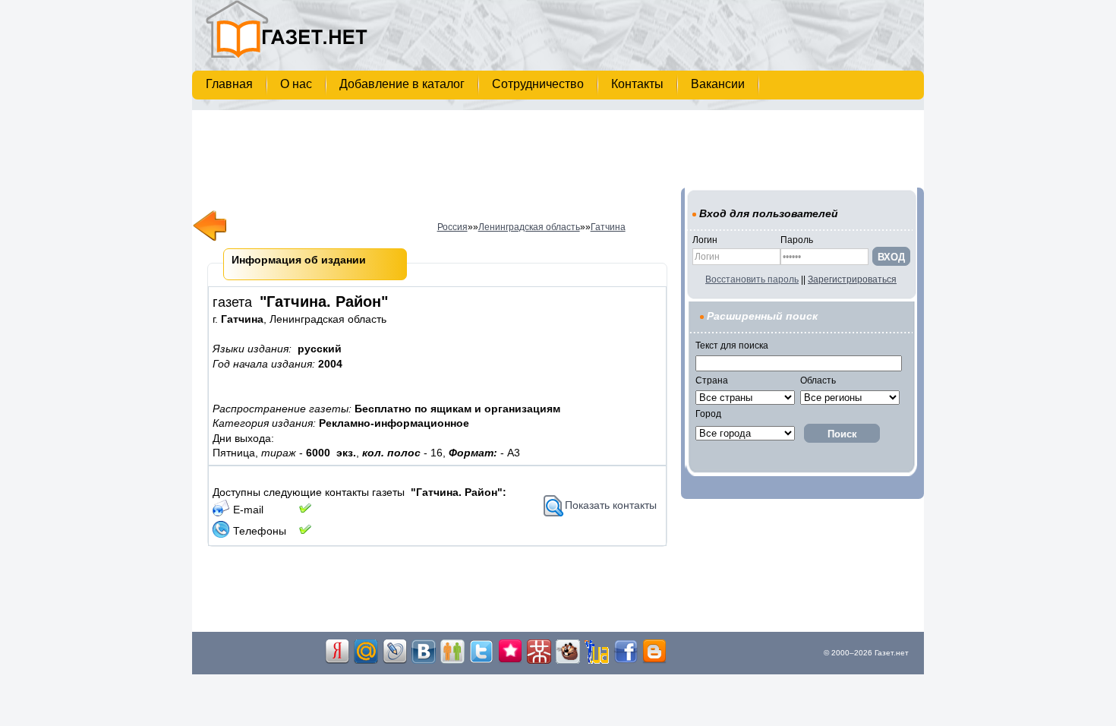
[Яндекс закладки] (337, 661)
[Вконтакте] (423, 661)
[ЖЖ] (395, 661)
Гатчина (608, 227)
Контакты (639, 83)
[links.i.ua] (597, 661)
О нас (297, 83)
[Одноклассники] (452, 661)
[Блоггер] (654, 661)
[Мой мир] (366, 661)
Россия (452, 227)
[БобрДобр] (568, 661)
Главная (231, 83)
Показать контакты (611, 505)
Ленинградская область (529, 227)
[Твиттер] (481, 661)
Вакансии (719, 83)
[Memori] (510, 661)
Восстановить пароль (752, 279)
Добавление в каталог (403, 83)
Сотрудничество (539, 83)
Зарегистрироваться (852, 279)
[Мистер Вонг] (539, 661)
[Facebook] (625, 661)
